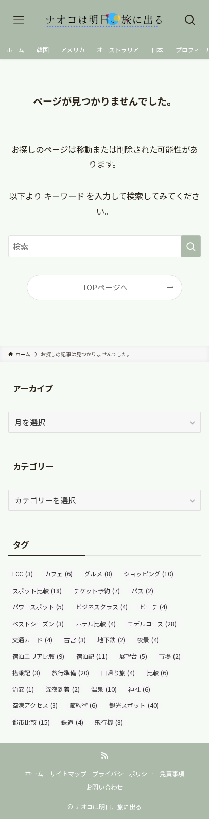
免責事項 (172, 773)
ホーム (34, 773)
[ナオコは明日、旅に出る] (104, 20)
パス (142, 590)
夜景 (148, 639)
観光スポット (134, 705)
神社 (139, 689)
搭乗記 (26, 672)
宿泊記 (92, 656)
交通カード (32, 639)
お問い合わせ (104, 787)
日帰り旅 (118, 672)
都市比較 (31, 722)
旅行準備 (70, 672)
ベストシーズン (38, 623)
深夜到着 (63, 689)
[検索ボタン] (190, 20)
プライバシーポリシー (122, 773)
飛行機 (109, 722)
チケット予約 (97, 590)
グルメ (98, 573)
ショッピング (148, 573)
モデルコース (152, 623)
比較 (157, 672)
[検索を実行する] (191, 246)
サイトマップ (68, 773)
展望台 (133, 656)
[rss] (104, 755)
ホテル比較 (96, 623)
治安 (23, 689)
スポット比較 (37, 590)
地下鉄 (111, 639)
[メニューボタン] (19, 20)
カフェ (59, 573)
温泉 (104, 689)
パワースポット (38, 606)
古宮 (75, 639)
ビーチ (153, 606)
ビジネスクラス (102, 606)
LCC (22, 573)
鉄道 (72, 722)
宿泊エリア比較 (38, 656)
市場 (170, 656)
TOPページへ (105, 287)
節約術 (83, 705)
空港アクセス (35, 705)
